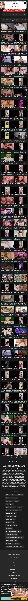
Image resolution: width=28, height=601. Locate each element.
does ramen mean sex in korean (13, 510)
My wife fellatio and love (7, 303)
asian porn (8, 196)
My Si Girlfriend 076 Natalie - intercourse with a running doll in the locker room (20, 238)
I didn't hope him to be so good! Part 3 (7, 85)
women (3, 348)
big (24, 457)
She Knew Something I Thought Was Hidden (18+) (7, 64)
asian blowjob (22, 76)
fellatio (5, 304)
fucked (5, 119)
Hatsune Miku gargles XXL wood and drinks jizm (7, 281)
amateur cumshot (10, 185)
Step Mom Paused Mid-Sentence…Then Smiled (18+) (7, 357)
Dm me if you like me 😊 (20, 42)
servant (20, 65)
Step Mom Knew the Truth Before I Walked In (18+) (20, 314)
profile (21, 152)
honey (15, 206)
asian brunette (22, 250)
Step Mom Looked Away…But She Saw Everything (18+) (7, 216)
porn (26, 283)
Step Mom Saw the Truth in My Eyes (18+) (20, 335)
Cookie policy (14, 578)
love (8, 304)
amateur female (9, 163)
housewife (16, 119)
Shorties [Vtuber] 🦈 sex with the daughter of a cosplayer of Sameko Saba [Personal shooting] (20, 194)
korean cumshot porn (11, 513)
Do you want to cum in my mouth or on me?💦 (20, 379)
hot (4, 402)
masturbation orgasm (13, 261)
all (1, 380)
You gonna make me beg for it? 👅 (20, 433)
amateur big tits (13, 424)
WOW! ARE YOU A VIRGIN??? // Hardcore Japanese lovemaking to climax (7, 422)
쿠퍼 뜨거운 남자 (9, 504)
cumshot (16, 283)
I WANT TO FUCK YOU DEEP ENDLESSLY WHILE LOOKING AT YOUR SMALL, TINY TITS (20, 96)
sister (15, 32)
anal (2, 43)
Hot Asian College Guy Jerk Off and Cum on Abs (7, 390)
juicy (2, 119)
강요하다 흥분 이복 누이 (11, 540)
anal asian (24, 435)
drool (23, 370)
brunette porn (9, 250)
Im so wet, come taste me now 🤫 (20, 162)
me (15, 43)
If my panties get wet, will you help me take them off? (20, 270)
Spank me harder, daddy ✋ (20, 85)
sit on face (3, 141)
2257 (14, 565)
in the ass (16, 337)
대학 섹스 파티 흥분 (10, 519)
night (13, 98)
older (15, 293)
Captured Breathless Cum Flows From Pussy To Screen (7, 335)
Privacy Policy (14, 560)
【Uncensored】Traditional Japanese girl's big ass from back (20, 455)
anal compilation (12, 43)
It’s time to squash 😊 (19, 303)
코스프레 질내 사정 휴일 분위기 (13, 543)
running (16, 239)
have (15, 446)
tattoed (3, 413)
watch (17, 391)
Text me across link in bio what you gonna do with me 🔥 (7, 292)
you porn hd (10, 130)
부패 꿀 (21, 546)
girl (12, 413)
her (23, 65)
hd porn (26, 163)
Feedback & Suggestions (14, 575)
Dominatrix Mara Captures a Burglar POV (20, 140)
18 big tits (9, 54)
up (15, 76)
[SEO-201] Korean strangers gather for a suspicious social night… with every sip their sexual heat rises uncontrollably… (7, 96)
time (15, 304)
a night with (9, 98)
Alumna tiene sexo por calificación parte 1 (7, 31)
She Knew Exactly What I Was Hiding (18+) (20, 53)
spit (9, 457)
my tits (18, 152)
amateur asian (13, 87)
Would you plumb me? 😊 (20, 172)
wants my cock (20, 32)
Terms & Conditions (14, 557)
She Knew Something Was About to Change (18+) (7, 227)
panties (22, 272)
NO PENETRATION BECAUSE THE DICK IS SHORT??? (7, 74)
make (15, 435)
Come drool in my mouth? (20, 368)
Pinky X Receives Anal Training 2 (20, 281)
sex (15, 196)
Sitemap (14, 581)
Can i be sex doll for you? (7, 238)
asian (17, 76)
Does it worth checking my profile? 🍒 (20, 216)
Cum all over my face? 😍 (7, 379)
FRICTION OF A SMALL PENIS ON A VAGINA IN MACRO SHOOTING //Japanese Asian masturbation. (7, 259)
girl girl (17, 457)
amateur (3, 76)
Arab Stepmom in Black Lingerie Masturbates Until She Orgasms (20, 227)
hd (23, 163)
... (20, 461)
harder (18, 87)
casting (21, 293)
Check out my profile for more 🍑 (20, 151)
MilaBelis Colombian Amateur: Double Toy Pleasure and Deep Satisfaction (20, 422)
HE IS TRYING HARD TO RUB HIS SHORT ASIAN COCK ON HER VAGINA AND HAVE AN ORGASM (20, 346)
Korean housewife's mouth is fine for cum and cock (20, 118)
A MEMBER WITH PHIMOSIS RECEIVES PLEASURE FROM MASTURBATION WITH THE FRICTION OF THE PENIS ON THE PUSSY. (20, 183)
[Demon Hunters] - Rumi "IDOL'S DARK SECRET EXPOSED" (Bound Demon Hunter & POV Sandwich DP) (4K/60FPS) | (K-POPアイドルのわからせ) (7, 42)
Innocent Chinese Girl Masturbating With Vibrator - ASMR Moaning (7, 270)
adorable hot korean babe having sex (14, 537)
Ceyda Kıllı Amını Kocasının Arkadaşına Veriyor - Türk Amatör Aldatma (7, 183)
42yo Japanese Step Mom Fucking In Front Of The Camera (7, 314)
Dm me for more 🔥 (19, 249)
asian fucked (13, 119)
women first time (9, 348)
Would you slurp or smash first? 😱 (7, 129)
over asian (5, 380)
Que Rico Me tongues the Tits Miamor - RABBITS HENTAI (20, 107)
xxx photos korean (10, 522)
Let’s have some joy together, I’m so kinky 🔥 (20, 444)
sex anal (18, 196)
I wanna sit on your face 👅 (7, 140)
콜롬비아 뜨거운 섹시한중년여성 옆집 (14, 494)
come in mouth (18, 370)
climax (2, 424)
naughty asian (24, 130)
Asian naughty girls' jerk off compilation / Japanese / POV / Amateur (20, 259)
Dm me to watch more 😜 (20, 390)
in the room (23, 239)
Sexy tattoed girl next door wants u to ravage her (7, 412)
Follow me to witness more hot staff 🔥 (7, 401)
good (4, 87)
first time (5, 206)
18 (1, 54)
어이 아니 (20, 507)
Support (14, 572)
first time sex (11, 206)
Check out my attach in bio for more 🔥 (20, 401)
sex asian (23, 196)
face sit (11, 141)
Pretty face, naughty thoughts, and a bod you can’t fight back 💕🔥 (20, 129)
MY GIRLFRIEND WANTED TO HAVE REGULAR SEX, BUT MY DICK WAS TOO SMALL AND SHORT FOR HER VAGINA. (7, 151)
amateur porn (9, 76)
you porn (21, 43)
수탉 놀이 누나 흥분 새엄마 (12, 546)
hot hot (7, 402)
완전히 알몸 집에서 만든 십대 (12, 501)
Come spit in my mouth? (7, 455)
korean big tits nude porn (11, 525)
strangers (3, 98)
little (2, 109)
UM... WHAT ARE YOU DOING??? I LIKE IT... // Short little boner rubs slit (7, 107)
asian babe (20, 141)
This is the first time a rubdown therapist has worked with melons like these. (7, 325)
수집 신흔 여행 (9, 528)
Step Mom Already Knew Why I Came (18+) (20, 357)
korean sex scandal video (11, 534)
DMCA (14, 562)
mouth (21, 119)
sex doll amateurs (11, 239)
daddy (21, 87)
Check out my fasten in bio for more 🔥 (20, 325)
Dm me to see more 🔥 (6, 368)
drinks (2, 283)
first (2, 206)
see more (5, 370)
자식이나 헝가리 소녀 (11, 507)
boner (5, 109)
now (21, 163)
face (15, 130)
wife (2, 304)
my (25, 32)
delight (26, 65)
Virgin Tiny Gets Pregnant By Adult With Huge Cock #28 (7, 249)
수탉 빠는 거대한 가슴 (11, 516)
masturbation (4, 261)
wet (17, 163)
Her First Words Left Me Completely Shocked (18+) (7, 53)
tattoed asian (8, 413)
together (22, 446)
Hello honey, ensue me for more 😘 (20, 205)
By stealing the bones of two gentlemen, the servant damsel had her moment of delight (20, 64)
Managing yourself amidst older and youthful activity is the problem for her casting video (20, 292)
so (1, 87)
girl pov (21, 457)
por (11, 32)
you (17, 43)
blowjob (11, 304)
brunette (3, 250)
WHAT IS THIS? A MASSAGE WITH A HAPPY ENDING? (7, 162)
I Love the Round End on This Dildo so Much (7, 194)
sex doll (5, 239)
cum (24, 119)
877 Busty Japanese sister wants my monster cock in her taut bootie (20, 31)
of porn (16, 65)
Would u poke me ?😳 (19, 412)
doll (19, 239)
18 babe (5, 54)
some (18, 446)
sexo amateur (7, 32)
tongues (16, 109)
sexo (2, 32)
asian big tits (13, 272)
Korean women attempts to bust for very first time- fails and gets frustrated (7, 346)
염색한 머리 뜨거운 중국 (11, 498)
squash (18, 304)
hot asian (11, 402)
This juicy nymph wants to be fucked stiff (7, 118)
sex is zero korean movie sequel (13, 531)
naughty (19, 130)
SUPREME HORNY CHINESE (7, 172)
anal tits (5, 43)
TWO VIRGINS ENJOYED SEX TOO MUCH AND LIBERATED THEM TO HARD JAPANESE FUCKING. (7, 444)
